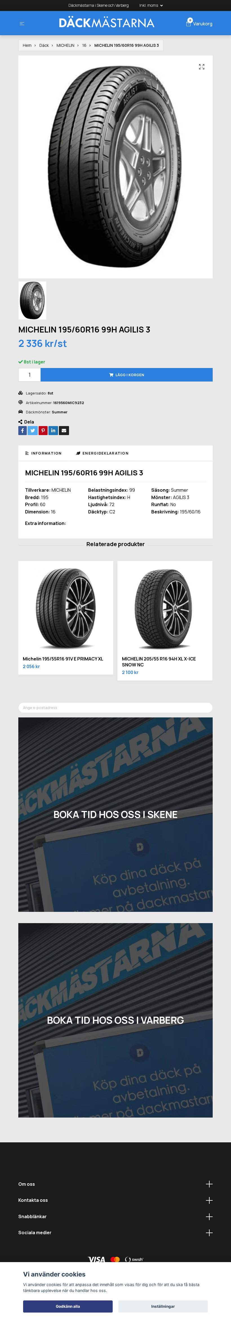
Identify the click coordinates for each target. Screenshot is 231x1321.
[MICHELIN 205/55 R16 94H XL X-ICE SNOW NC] (165, 608)
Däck (44, 45)
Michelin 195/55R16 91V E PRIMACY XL (63, 659)
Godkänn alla (68, 1306)
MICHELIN (65, 45)
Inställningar (163, 1306)
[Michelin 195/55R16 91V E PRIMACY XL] (66, 608)
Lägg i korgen (129, 374)
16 (84, 45)
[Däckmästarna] (106, 23)
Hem (27, 45)
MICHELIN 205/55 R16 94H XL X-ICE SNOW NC (159, 662)
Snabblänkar (32, 1216)
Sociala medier (35, 1232)
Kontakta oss (33, 1200)
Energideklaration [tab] (105, 453)
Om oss (26, 1184)
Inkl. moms (149, 5)
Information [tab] (46, 453)
